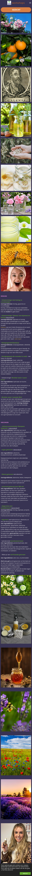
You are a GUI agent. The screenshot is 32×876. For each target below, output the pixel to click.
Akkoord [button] (25, 873)
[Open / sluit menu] (30, 3)
